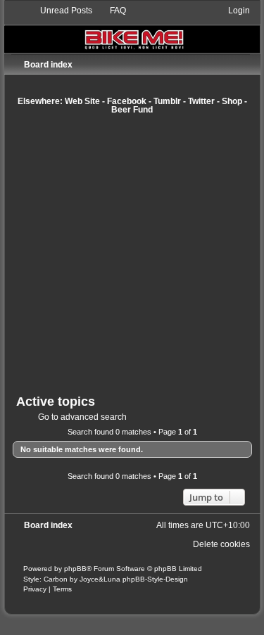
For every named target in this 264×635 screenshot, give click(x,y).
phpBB (75, 568)
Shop (232, 101)
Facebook (126, 101)
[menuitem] (59, 10)
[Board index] (132, 28)
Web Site (82, 101)
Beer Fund (132, 109)
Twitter (201, 101)
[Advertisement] (132, 254)
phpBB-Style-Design (155, 579)
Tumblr (167, 101)
